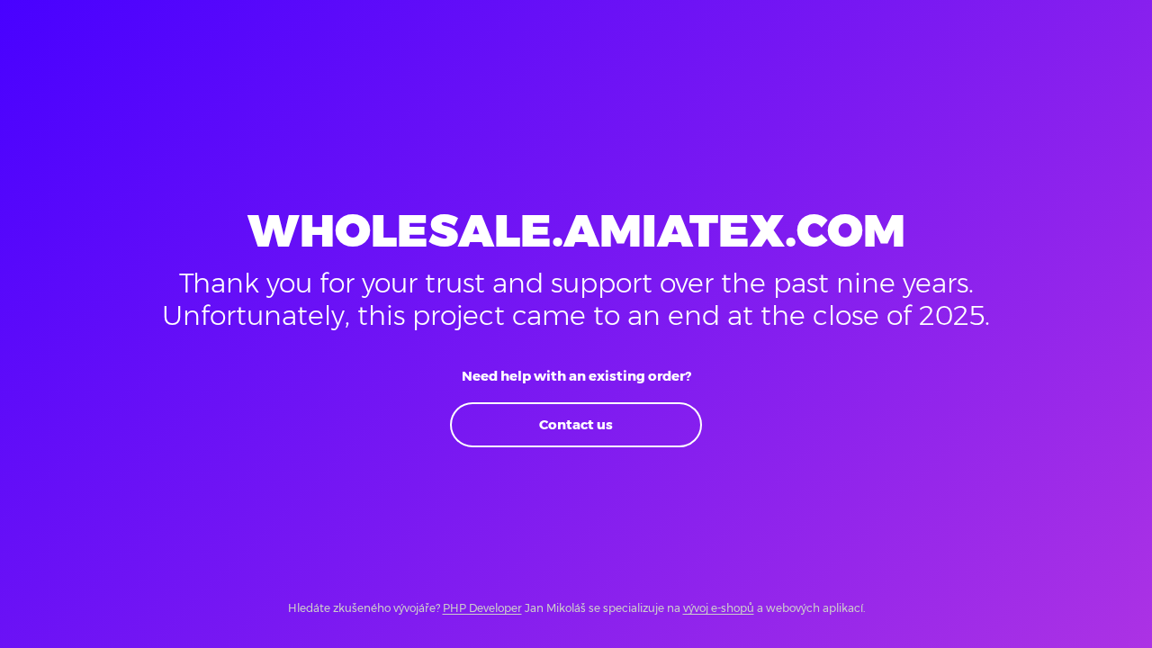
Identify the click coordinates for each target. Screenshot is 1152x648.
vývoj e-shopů (718, 608)
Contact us (576, 424)
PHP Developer (482, 608)
